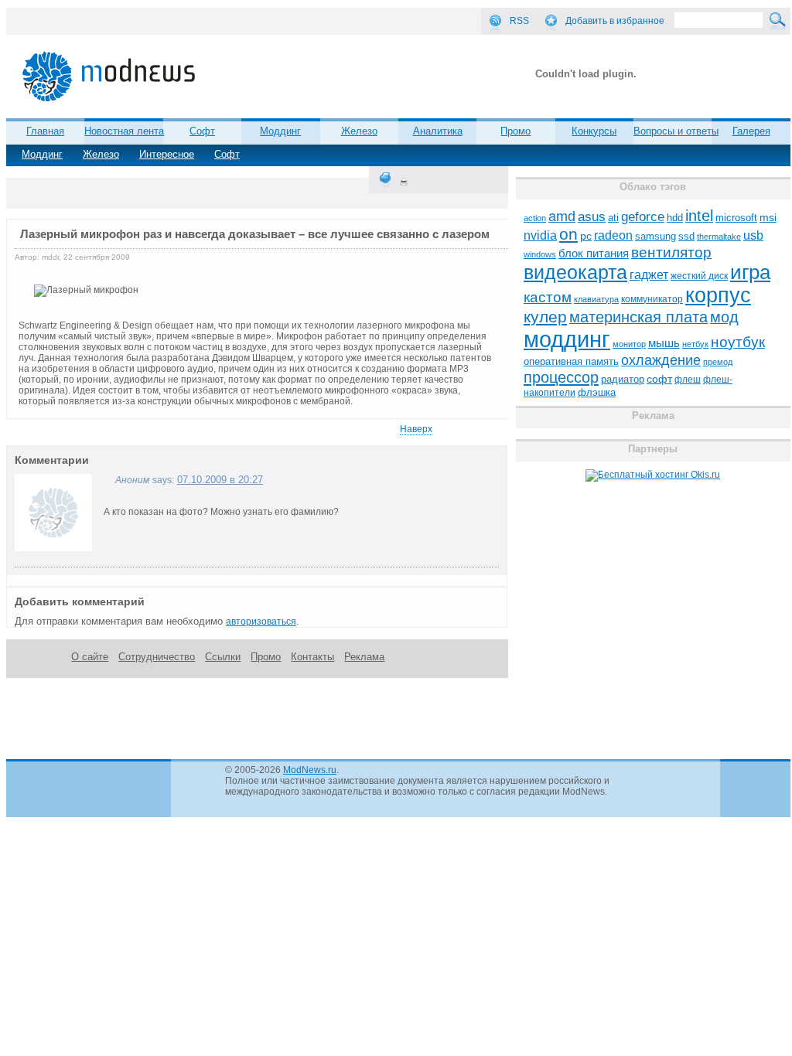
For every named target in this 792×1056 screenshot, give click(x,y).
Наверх (416, 429)
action (535, 218)
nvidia (540, 235)
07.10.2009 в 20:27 (220, 479)
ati (613, 217)
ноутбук (738, 342)
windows (540, 254)
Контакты (312, 657)
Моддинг (42, 154)
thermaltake (719, 236)
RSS (519, 20)
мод (724, 316)
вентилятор (671, 252)
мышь (664, 342)
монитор (629, 344)
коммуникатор (652, 299)
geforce (642, 216)
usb (753, 235)
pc (586, 236)
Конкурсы (594, 131)
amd (561, 216)
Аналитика (438, 131)
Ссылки (223, 657)
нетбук (695, 344)
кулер (545, 316)
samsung (655, 236)
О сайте (89, 657)
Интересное (166, 154)
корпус (718, 295)
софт (659, 379)
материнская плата (638, 316)
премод (717, 361)
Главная (45, 131)
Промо (515, 131)
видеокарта (575, 272)
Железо (101, 154)
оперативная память (571, 361)
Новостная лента (124, 131)
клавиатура (596, 299)
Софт (227, 154)
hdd (675, 218)
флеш (687, 379)
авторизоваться (261, 621)
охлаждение (661, 360)
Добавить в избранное (614, 20)
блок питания (593, 253)
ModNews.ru (309, 770)
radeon (613, 235)
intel (699, 215)
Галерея (751, 131)
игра (750, 272)
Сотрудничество (156, 657)
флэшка (597, 392)
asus (592, 216)
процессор (561, 377)
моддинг (567, 339)
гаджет (649, 274)
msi (768, 217)
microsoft (736, 217)
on (568, 234)
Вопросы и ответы (676, 131)
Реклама (364, 657)
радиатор (622, 379)
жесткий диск (699, 276)
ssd (686, 236)
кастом (548, 297)
